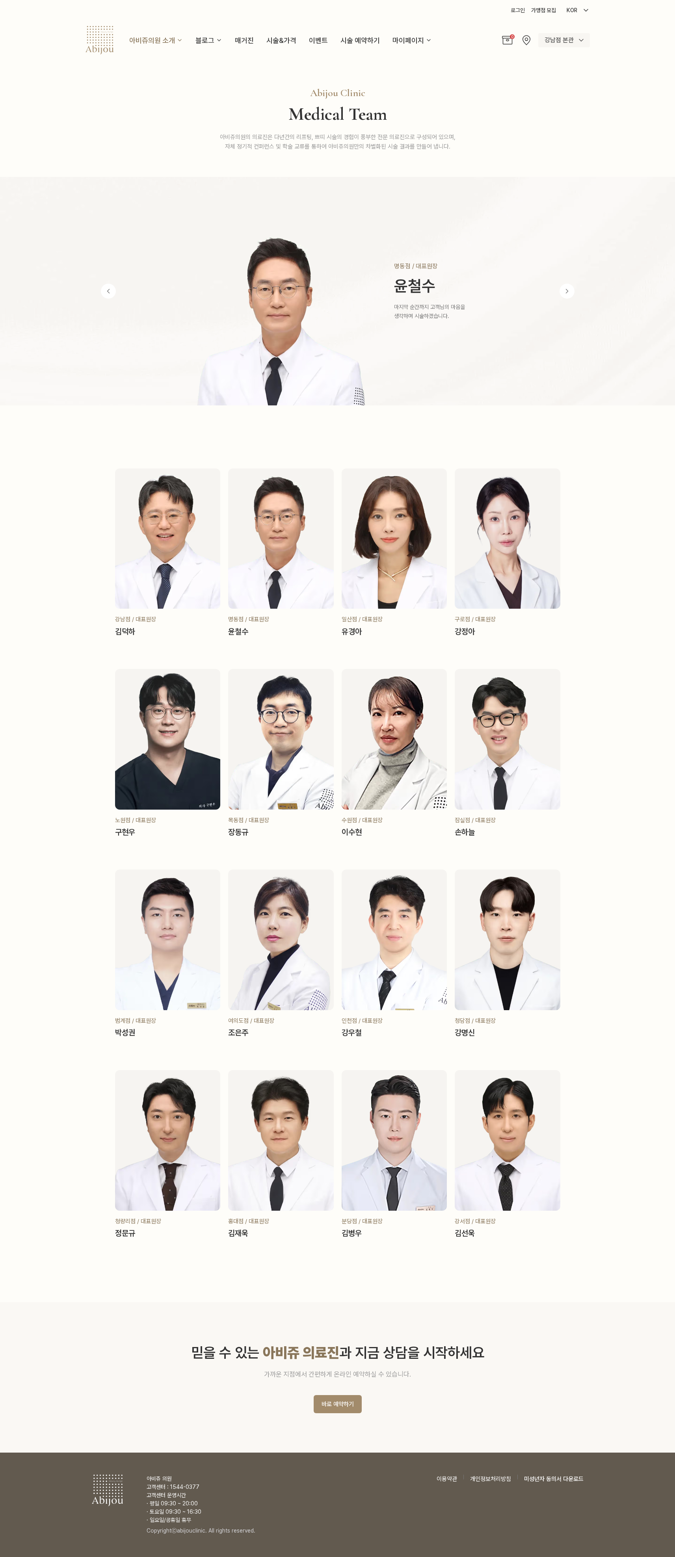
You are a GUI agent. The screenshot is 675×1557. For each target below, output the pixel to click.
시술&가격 (281, 40)
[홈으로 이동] (99, 40)
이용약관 (447, 1479)
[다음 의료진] (567, 291)
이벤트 (318, 40)
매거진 (244, 40)
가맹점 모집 (543, 10)
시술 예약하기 (360, 40)
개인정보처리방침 (490, 1479)
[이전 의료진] (108, 291)
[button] (507, 40)
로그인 (518, 10)
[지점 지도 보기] (526, 40)
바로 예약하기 (338, 1404)
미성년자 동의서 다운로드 (554, 1479)
